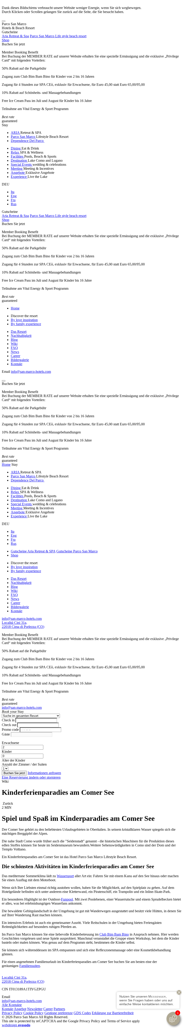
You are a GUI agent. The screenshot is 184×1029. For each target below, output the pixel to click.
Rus (13, 204)
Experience (19, 177)
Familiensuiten (29, 966)
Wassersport (65, 876)
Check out (9, 725)
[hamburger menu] (3, 21)
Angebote (18, 172)
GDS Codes (82, 1013)
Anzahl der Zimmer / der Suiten (24, 764)
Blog (14, 340)
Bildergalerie (20, 360)
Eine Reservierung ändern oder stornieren (31, 777)
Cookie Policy (33, 1013)
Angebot (20, 1009)
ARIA (15, 133)
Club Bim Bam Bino (114, 934)
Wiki (14, 344)
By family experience (26, 324)
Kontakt (16, 364)
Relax (15, 152)
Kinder (7, 751)
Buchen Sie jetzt (13, 44)
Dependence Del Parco (27, 141)
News (15, 352)
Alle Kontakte (12, 1005)
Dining (16, 148)
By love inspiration (24, 320)
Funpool (67, 899)
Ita (12, 192)
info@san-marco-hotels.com (31, 371)
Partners (59, 1009)
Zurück (7, 803)
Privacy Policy (12, 1013)
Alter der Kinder (13, 760)
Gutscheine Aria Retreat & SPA (33, 551)
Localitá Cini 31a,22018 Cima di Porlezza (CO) (23, 625)
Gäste (6, 734)
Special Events (22, 164)
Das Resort (18, 331)
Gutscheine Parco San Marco (77, 551)
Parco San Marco (23, 137)
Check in (8, 720)
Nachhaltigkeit (21, 336)
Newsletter (34, 1009)
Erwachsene (10, 743)
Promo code (10, 729)
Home (15, 308)
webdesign (16, 1025)
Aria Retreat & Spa (15, 36)
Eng (14, 196)
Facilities (17, 156)
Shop (5, 40)
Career (15, 356)
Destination (19, 160)
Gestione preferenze (58, 1013)
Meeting (17, 168)
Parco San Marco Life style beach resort (58, 36)
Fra (13, 200)
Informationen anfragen (44, 773)
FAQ (14, 348)
